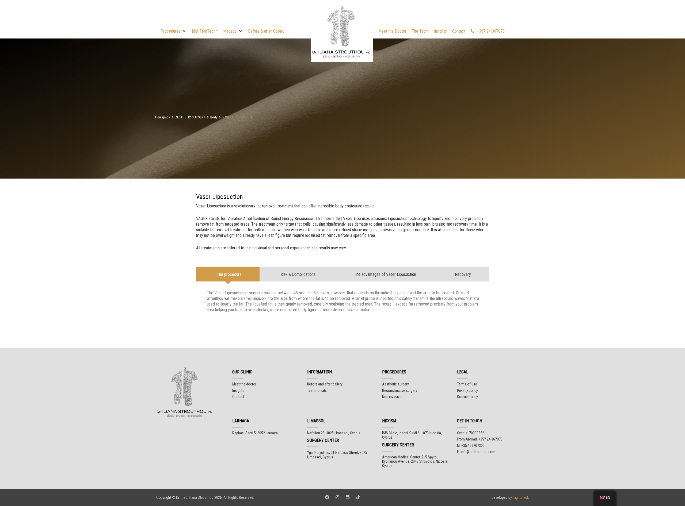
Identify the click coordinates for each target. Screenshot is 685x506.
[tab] (228, 274)
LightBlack (521, 497)
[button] (173, 31)
